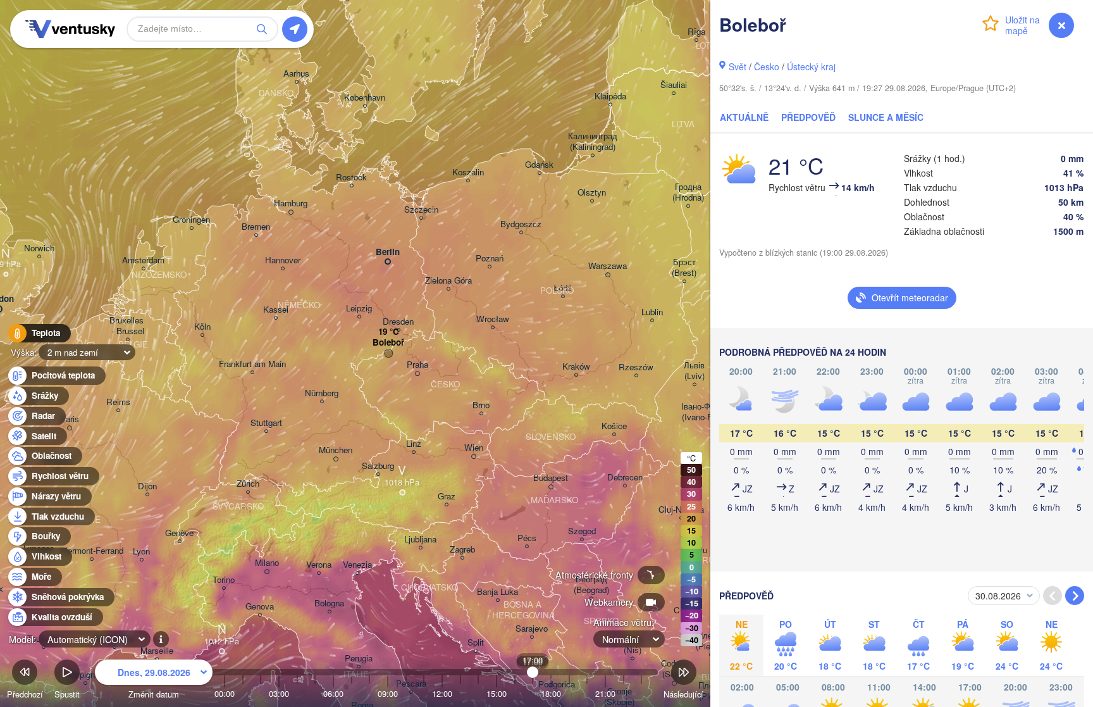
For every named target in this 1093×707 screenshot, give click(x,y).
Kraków (576, 366)
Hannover (282, 260)
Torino (224, 580)
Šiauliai (673, 85)
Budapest (550, 478)
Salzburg (378, 466)
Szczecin (421, 209)
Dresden (398, 321)
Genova (259, 606)
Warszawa (607, 266)
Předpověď (808, 117)
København (364, 97)
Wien (473, 447)
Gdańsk (539, 165)
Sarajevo (532, 628)
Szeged (582, 531)
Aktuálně (744, 117)
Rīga (696, 32)
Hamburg (290, 203)
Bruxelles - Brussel (127, 326)
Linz (413, 444)
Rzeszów (636, 367)
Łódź (562, 288)
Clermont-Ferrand (91, 551)
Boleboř (388, 342)
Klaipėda (610, 96)
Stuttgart (266, 423)
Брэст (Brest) (684, 267)
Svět (737, 66)
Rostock (351, 177)
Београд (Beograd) (591, 585)
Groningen (191, 220)
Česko (766, 66)
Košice (614, 426)
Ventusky (68, 29)
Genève (179, 533)
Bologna (329, 603)
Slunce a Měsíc (885, 117)
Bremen (256, 227)
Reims (118, 402)
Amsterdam (143, 260)
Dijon (147, 486)
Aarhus (296, 73)
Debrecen (625, 477)
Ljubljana (420, 539)
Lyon (141, 551)
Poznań (489, 258)
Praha (417, 365)
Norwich (39, 248)
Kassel (275, 309)
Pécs (526, 538)
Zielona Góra (448, 280)
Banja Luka (497, 592)
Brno (481, 405)
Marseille (156, 651)
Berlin (388, 252)
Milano (267, 563)
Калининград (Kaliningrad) (592, 142)
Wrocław (492, 319)
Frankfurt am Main (252, 364)
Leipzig (359, 308)
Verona (318, 565)
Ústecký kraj (811, 66)
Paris (69, 419)
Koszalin (468, 172)
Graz (446, 496)
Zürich (248, 484)
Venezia (357, 565)
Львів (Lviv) (694, 371)
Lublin (652, 312)
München (335, 450)
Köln (202, 327)
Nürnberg (321, 393)
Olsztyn (591, 192)
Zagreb (462, 549)
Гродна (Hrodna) (688, 192)
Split (475, 642)
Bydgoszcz (520, 224)
